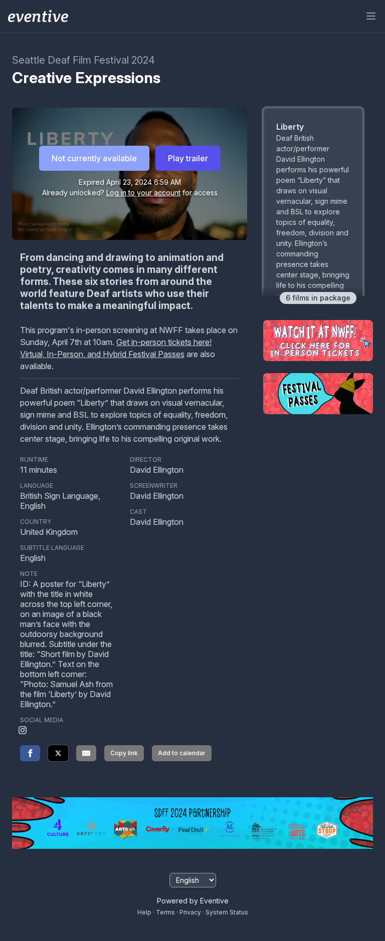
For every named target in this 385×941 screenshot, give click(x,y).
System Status (227, 912)
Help (144, 912)
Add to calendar (182, 753)
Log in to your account (143, 192)
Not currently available (94, 158)
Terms (165, 912)
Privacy (190, 912)
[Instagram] (23, 731)
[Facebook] (30, 753)
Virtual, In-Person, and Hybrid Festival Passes (102, 354)
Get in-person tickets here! (164, 342)
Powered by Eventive (193, 900)
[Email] (86, 753)
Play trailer (188, 158)
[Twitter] (58, 753)
